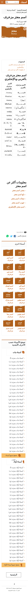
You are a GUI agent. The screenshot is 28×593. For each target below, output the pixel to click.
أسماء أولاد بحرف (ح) (16, 485)
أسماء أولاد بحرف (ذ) (16, 495)
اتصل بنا (18, 590)
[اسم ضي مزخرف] (8, 266)
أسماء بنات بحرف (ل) (16, 434)
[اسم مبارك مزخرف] (8, 294)
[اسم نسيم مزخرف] (8, 323)
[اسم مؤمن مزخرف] (20, 308)
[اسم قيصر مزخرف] (20, 323)
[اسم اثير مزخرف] (20, 280)
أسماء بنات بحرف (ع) (16, 417)
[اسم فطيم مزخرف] (20, 294)
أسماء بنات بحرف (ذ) (16, 386)
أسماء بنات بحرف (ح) (16, 375)
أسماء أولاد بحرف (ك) (16, 540)
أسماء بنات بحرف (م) (16, 437)
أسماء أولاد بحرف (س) (16, 505)
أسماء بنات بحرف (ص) (16, 403)
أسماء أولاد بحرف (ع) (16, 526)
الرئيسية (13, 575)
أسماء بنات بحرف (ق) (16, 427)
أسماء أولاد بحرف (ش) (16, 509)
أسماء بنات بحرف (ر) (16, 389)
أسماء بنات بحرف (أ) (16, 358)
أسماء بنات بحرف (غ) (16, 420)
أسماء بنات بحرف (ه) (16, 444)
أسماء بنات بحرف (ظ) (16, 413)
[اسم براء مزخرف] (20, 266)
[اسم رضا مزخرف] (8, 308)
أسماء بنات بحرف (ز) (16, 393)
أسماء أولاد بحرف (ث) (16, 478)
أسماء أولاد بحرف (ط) (16, 519)
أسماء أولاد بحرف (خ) (16, 488)
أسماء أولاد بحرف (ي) (16, 560)
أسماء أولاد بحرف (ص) (16, 512)
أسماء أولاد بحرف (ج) (16, 481)
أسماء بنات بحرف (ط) (16, 410)
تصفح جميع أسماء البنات (11, 456)
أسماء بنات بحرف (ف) (16, 423)
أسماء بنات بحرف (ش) (16, 399)
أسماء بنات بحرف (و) (16, 448)
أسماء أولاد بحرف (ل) (16, 543)
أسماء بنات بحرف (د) (16, 382)
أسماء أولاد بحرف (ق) (16, 536)
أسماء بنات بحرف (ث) (16, 368)
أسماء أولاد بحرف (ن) (16, 550)
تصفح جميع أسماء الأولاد (12, 565)
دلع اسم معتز (19, 195)
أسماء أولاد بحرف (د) (16, 492)
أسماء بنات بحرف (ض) (16, 406)
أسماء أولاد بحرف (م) (16, 547)
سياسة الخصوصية (12, 590)
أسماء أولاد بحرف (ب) (16, 471)
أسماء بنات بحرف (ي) (16, 451)
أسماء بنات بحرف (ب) (16, 362)
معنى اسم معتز (18, 191)
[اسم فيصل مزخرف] (8, 280)
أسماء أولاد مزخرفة (20, 232)
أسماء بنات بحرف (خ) (16, 379)
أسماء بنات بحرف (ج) (16, 372)
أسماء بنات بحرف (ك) (16, 430)
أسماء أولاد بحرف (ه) (16, 554)
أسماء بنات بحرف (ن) (16, 441)
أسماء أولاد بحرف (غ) (16, 529)
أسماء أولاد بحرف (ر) (16, 498)
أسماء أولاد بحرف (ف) (16, 533)
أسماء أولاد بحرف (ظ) (16, 523)
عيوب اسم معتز (18, 203)
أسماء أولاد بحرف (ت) (16, 474)
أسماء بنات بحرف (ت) (16, 365)
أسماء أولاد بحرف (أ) (16, 468)
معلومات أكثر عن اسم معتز (16, 70)
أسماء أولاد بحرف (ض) (16, 516)
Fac (14, 584)
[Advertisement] (14, 49)
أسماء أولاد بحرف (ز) (16, 502)
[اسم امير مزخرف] (8, 252)
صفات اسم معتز (17, 199)
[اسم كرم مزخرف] (20, 252)
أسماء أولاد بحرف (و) (16, 557)
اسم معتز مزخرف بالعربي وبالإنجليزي (16, 66)
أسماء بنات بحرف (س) (16, 396)
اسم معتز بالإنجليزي (16, 207)
